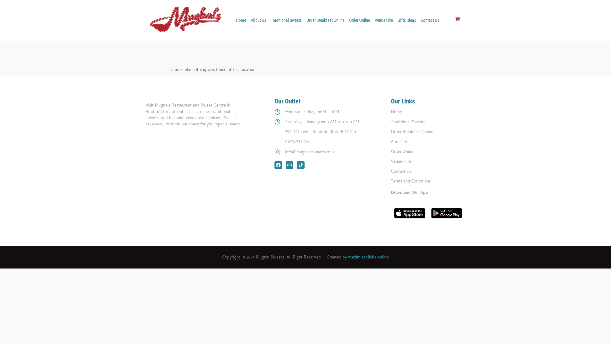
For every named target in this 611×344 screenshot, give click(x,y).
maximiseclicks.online (368, 257)
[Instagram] (289, 165)
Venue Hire (384, 20)
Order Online (359, 20)
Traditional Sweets (286, 20)
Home (241, 20)
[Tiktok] (301, 165)
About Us (258, 20)
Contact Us (430, 20)
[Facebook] (278, 165)
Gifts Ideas (407, 20)
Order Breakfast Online (325, 20)
